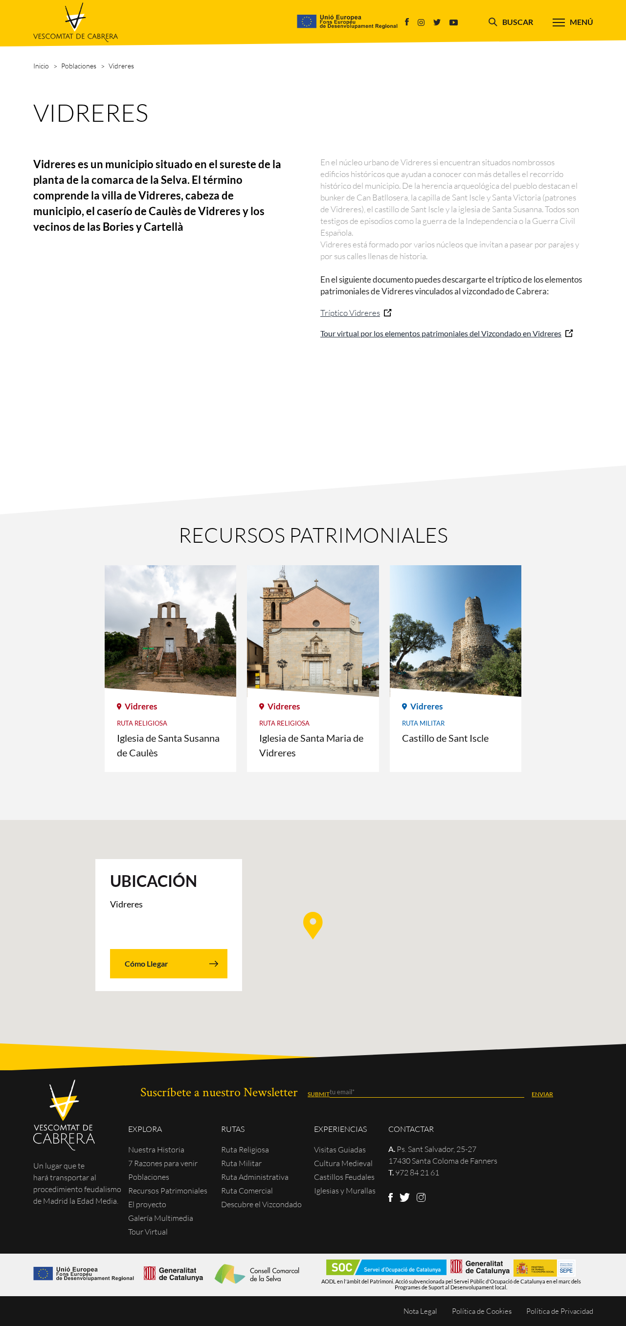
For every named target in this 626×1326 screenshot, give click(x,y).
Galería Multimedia (160, 1218)
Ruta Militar (241, 1163)
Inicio (41, 66)
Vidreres (121, 66)
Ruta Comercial (247, 1190)
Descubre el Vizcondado (261, 1204)
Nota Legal (420, 1311)
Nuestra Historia (156, 1149)
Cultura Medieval (343, 1163)
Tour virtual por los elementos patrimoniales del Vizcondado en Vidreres (440, 333)
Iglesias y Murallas (345, 1190)
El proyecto (147, 1204)
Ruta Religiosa (245, 1149)
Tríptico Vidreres (350, 313)
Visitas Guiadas (340, 1149)
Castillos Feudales (344, 1177)
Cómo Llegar (146, 963)
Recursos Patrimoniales (167, 1190)
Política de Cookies (482, 1311)
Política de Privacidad (559, 1311)
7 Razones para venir (163, 1163)
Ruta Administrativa (255, 1177)
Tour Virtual (148, 1232)
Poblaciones (78, 66)
